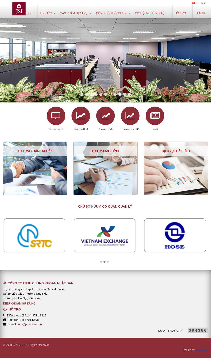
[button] (101, 262)
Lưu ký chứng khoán (35, 169)
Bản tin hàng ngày (175, 159)
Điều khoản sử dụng (19, 303)
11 (129, 94)
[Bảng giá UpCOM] (130, 116)
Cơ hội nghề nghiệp (150, 13)
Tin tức (46, 13)
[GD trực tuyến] (56, 116)
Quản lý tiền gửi (35, 159)
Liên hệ (200, 13)
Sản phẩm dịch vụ (74, 13)
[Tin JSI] (155, 116)
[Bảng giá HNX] (105, 116)
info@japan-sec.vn (30, 324)
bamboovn (202, 349)
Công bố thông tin (111, 13)
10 (124, 94)
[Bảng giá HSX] (81, 116)
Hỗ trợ (180, 13)
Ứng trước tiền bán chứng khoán (105, 159)
